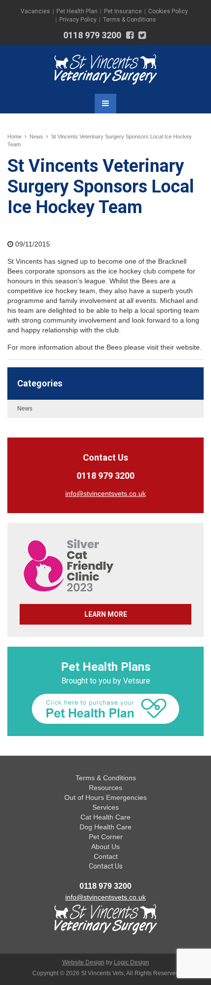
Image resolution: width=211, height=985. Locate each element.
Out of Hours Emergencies (105, 797)
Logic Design (131, 962)
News (36, 136)
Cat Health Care (105, 817)
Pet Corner (106, 837)
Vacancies (35, 11)
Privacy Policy (78, 19)
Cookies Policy (168, 11)
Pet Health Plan (77, 11)
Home (14, 136)
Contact (106, 856)
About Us (105, 846)
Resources (105, 788)
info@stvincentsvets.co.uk (105, 897)
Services (105, 807)
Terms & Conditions (129, 19)
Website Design (83, 962)
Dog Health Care (105, 827)
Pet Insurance (123, 11)
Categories (39, 383)
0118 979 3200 (92, 35)
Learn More (105, 614)
